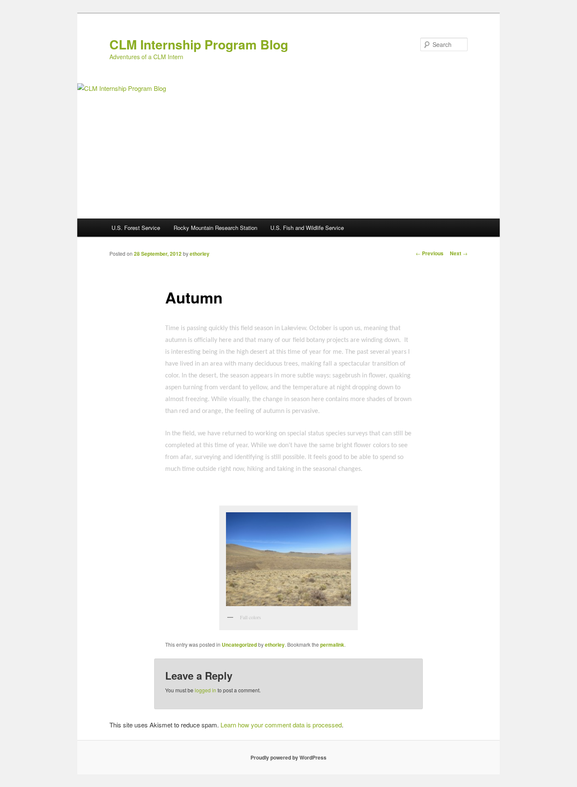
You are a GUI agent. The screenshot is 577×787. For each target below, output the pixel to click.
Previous (430, 253)
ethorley (200, 253)
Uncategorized (239, 644)
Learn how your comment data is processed (281, 724)
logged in (205, 690)
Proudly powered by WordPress (288, 757)
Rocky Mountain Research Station (215, 228)
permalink (332, 644)
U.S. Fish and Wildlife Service (307, 228)
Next (459, 253)
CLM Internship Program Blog (198, 44)
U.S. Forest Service (136, 228)
